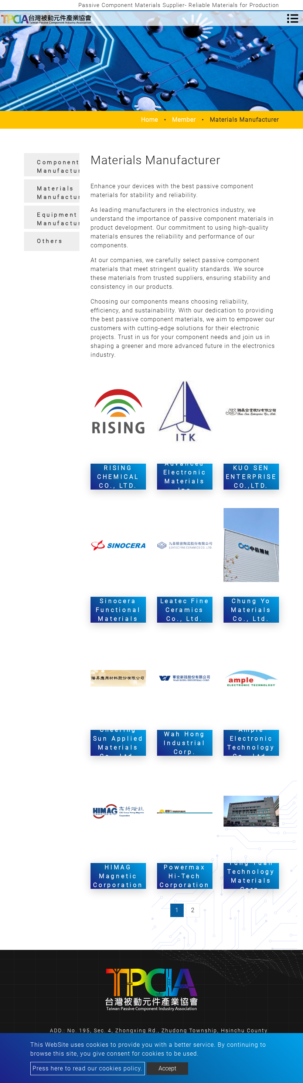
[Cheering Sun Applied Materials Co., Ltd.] (118, 678)
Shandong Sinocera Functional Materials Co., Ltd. (118, 609)
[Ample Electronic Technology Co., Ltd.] (251, 678)
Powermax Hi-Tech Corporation (185, 875)
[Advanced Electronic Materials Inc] (184, 411)
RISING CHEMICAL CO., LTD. (118, 476)
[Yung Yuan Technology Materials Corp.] (251, 811)
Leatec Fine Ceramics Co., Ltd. (185, 609)
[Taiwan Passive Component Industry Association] (46, 18)
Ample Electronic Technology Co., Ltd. (251, 742)
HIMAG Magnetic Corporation (118, 875)
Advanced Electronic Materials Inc (185, 476)
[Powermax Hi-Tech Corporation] (184, 811)
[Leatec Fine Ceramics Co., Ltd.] (184, 544)
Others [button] (50, 241)
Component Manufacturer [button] (58, 166)
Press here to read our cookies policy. (88, 1068)
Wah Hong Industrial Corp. (185, 742)
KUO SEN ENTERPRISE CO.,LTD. (251, 476)
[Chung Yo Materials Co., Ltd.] (251, 544)
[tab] (51, 164)
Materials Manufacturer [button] (58, 192)
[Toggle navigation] (292, 18)
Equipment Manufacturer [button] (58, 219)
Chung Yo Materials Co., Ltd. (251, 609)
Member (184, 119)
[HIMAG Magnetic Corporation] (118, 811)
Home (149, 119)
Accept (167, 1068)
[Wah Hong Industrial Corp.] (184, 678)
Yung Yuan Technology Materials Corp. (251, 876)
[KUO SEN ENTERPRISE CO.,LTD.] (251, 411)
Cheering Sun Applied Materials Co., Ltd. (118, 742)
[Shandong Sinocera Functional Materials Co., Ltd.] (118, 544)
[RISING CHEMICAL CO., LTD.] (118, 411)
